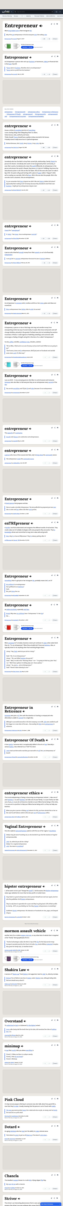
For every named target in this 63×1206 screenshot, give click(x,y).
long (23, 1131)
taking (46, 62)
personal (18, 831)
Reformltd (14, 984)
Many (8, 309)
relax (32, 389)
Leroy (7, 1029)
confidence (23, 342)
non (35, 813)
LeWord (12, 1062)
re (20, 351)
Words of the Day (7, 16)
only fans (26, 610)
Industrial (49, 944)
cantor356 (19, 917)
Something (8, 581)
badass (11, 747)
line (38, 942)
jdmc (20, 730)
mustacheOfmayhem (23, 757)
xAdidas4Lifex (16, 463)
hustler (8, 528)
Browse (16, 16)
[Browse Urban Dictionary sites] (7, 12)
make (37, 1131)
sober (16, 1106)
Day (36, 944)
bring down (39, 455)
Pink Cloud (7, 1116)
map (7, 1050)
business (32, 62)
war (46, 744)
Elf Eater (14, 1035)
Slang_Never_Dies (17, 671)
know (16, 234)
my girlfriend (20, 614)
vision (42, 303)
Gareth (8, 437)
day (6, 385)
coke (45, 35)
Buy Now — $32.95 (27, 47)
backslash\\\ (16, 620)
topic (16, 1025)
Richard (8, 978)
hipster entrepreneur (10, 917)
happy (24, 1110)
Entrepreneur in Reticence (50, 112)
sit (27, 389)
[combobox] (34, 11)
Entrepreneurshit (20, 112)
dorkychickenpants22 (22, 850)
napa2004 (15, 441)
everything (32, 130)
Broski (8, 614)
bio (31, 31)
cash (14, 353)
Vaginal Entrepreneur (10, 850)
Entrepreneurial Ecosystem (17, 116)
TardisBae (12, 1188)
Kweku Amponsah (17, 313)
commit (21, 718)
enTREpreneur (8, 540)
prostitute (13, 610)
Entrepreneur (8, 39)
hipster (48, 891)
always (42, 181)
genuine (18, 259)
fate (40, 724)
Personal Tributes (39, 16)
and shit (33, 234)
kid (30, 1180)
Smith (21, 143)
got (13, 35)
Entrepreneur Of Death (14, 114)
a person (7, 455)
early (30, 510)
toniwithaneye (15, 1116)
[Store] (56, 11)
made (19, 459)
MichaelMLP (16, 595)
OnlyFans (20, 587)
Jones (8, 751)
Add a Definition (50, 16)
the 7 (7, 1032)
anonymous (12, 1139)
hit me (13, 1184)
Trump (16, 137)
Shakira (38, 978)
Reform (25, 974)
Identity (28, 16)
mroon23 (15, 74)
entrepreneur (9, 112)
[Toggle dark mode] (60, 11)
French (7, 230)
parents (37, 252)
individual (13, 1131)
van (30, 935)
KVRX (19, 950)
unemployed (15, 230)
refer (43, 974)
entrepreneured (28, 114)
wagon (23, 935)
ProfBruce (18, 817)
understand (10, 1025)
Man (7, 536)
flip (42, 1180)
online (8, 610)
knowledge (8, 532)
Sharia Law (16, 974)
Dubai (29, 978)
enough (21, 252)
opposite (10, 433)
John (37, 143)
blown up (29, 1135)
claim (45, 643)
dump (13, 591)
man (28, 342)
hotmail (42, 259)
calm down (43, 1135)
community (49, 455)
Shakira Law (7, 984)
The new (8, 1110)
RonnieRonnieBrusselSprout (20, 357)
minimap (7, 1062)
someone (19, 303)
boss (29, 175)
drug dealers (12, 31)
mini (27, 935)
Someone (7, 382)
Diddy (9, 234)
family (55, 1110)
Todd (15, 651)
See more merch (38, 47)
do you (17, 1057)
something (18, 130)
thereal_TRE (16, 540)
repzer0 (15, 39)
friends (53, 161)
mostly (14, 1050)
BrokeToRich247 (17, 190)
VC (19, 716)
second (51, 382)
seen (35, 35)
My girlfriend (10, 584)
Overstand (7, 1035)
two (17, 510)
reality (53, 1106)
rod (27, 810)
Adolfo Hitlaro (16, 514)
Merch (55, 39)
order (31, 309)
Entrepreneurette (40, 114)
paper (39, 173)
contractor (19, 433)
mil (39, 751)
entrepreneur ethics (34, 112)
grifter (11, 342)
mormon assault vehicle (10, 950)
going (17, 1135)
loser (21, 181)
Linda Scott (16, 147)
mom (9, 1184)
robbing (54, 1029)
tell (10, 259)
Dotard (6, 1139)
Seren (8, 68)
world (34, 166)
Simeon (15, 437)
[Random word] (52, 12)
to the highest (31, 1025)
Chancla (6, 1188)
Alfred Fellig (16, 238)
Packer (29, 143)
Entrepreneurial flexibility (36, 116)
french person (10, 503)
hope (9, 64)
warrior (11, 744)
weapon (15, 1180)
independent (8, 255)
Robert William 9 (17, 263)
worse (32, 459)
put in (18, 31)
